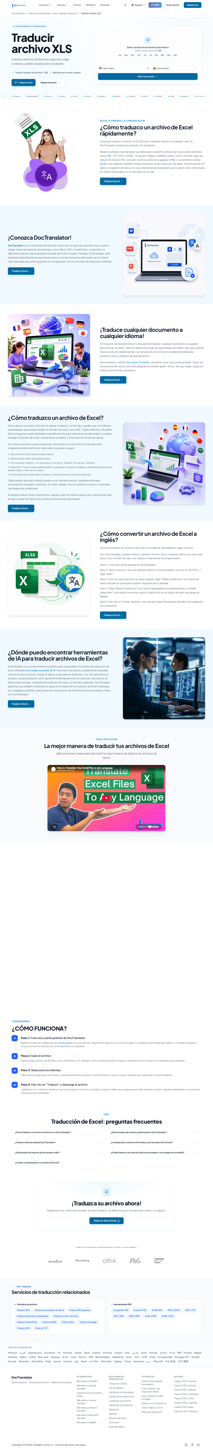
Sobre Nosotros (19, 1382)
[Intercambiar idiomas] (148, 68)
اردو (149, 1361)
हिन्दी (179, 1352)
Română (195, 1357)
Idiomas (61, 5)
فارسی (135, 1352)
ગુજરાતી (163, 1352)
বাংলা (59, 1352)
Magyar (198, 1352)
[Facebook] (192, 1445)
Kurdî (73, 1357)
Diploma (113, 1414)
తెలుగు (84, 1361)
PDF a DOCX (174, 1310)
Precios (77, 5)
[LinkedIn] (186, 1445)
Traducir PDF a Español (185, 1381)
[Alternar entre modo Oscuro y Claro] (125, 5)
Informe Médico (116, 1388)
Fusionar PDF (140, 1310)
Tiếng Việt (158, 1361)
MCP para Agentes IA (151, 1412)
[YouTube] (198, 1445)
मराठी (91, 1357)
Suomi (144, 1352)
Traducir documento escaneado (32, 1316)
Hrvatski (188, 1352)
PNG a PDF (134, 1316)
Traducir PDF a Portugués (186, 1394)
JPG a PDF (119, 1316)
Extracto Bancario (117, 1418)
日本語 (32, 1357)
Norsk (129, 1357)
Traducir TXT (41, 1328)
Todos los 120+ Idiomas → (187, 1411)
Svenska (67, 1361)
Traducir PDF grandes (79, 1310)
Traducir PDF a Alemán (185, 1390)
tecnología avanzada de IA (40, 670)
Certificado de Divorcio (120, 1401)
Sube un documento (105, 1220)
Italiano (23, 1357)
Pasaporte (114, 1409)
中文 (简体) (170, 1361)
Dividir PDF (157, 1310)
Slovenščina (37, 1361)
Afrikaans (12, 1352)
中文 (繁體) (183, 1361)
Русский (12, 1361)
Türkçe (127, 1361)
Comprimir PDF (121, 1310)
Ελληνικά (107, 1352)
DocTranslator (16, 245)
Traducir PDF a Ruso (184, 1407)
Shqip (48, 1361)
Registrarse (192, 5)
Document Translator (138, 362)
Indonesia (12, 1357)
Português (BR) (165, 1357)
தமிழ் (76, 1361)
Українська (138, 1361)
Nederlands (118, 1357)
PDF (109, 155)
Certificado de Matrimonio (121, 1396)
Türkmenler (106, 1361)
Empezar (42, 934)
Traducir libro (67, 1322)
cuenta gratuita (65, 1043)
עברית (172, 1352)
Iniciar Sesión (172, 5)
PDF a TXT (190, 1310)
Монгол (82, 1357)
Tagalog (118, 1361)
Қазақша (55, 1357)
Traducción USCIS (118, 1383)
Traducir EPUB (49, 1322)
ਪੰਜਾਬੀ (144, 1357)
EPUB (103, 163)
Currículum (114, 1422)
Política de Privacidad (61, 1382)
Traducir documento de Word (49, 1310)
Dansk (87, 1352)
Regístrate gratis (49, 82)
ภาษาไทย (93, 1361)
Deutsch (96, 1352)
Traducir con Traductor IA (153, 1403)
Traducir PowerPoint (27, 1322)
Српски (57, 1361)
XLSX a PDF (150, 1316)
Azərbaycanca (35, 1352)
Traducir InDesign (88, 1322)
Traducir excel (25, 82)
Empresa (105, 5)
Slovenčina (24, 1361)
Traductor (44, 5)
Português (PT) (182, 1357)
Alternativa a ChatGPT (87, 1381)
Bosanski (67, 1352)
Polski (152, 1357)
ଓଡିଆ (136, 1357)
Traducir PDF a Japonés (185, 1402)
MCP (156, 5)
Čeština (77, 1352)
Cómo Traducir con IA (152, 1407)
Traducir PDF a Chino (184, 1398)
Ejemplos (91, 5)
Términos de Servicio (39, 1382)
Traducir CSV (23, 1328)
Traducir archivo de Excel (65, 1316)
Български (49, 1352)
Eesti (127, 1352)
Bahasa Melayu (102, 1357)
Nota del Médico (117, 1426)
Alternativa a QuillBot (86, 1422)
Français (153, 1352)
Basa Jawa (43, 1357)
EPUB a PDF (167, 1316)
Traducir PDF (23, 1310)
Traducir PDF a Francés (185, 1385)
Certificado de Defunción (121, 1405)
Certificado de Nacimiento (121, 1392)
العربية (22, 1352)
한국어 (65, 1357)
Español (118, 1352)
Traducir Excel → (113, 181)
